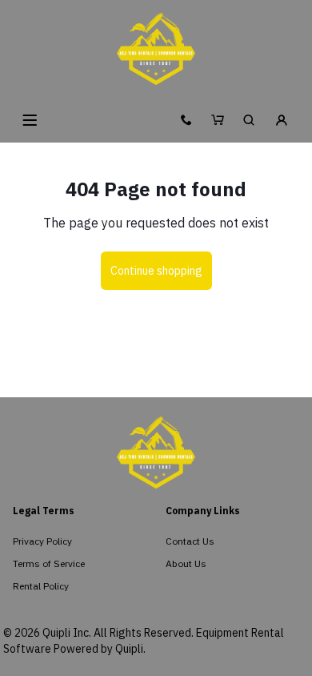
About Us (186, 563)
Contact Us (190, 541)
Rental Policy (41, 586)
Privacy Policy (42, 541)
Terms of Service (49, 563)
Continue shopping (156, 271)
